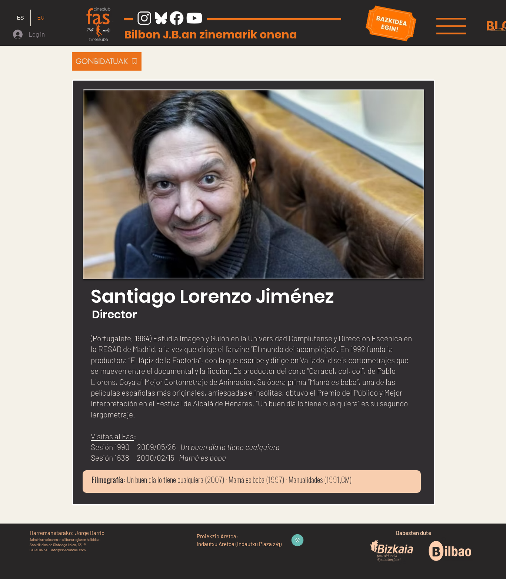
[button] (451, 26)
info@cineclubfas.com (68, 550)
